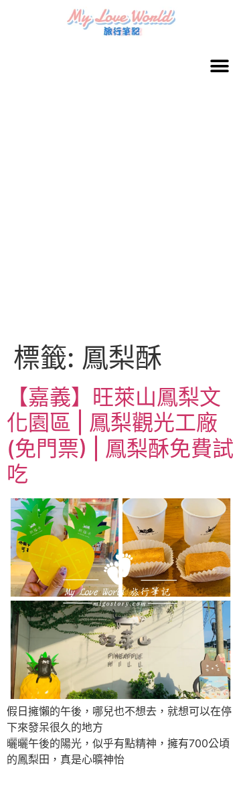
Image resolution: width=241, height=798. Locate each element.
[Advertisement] (120, 214)
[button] (219, 66)
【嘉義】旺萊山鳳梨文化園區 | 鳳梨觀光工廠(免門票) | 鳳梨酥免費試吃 (120, 435)
